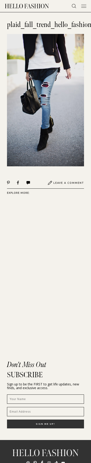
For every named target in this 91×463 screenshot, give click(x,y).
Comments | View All (33, 183)
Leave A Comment (68, 182)
